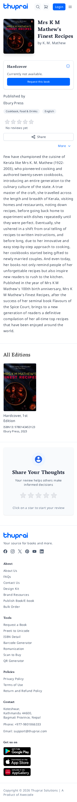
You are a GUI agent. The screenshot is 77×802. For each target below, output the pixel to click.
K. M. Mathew (54, 43)
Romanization (13, 649)
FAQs (7, 577)
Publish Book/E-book (18, 601)
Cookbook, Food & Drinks (21, 111)
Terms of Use (13, 685)
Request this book (38, 81)
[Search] (37, 6)
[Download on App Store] (38, 761)
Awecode (26, 795)
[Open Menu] (70, 6)
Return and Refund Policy (22, 691)
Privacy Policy (13, 679)
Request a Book (15, 625)
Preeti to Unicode (16, 631)
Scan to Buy (12, 655)
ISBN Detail (12, 637)
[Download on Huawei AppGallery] (38, 772)
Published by (14, 96)
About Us (10, 571)
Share (41, 137)
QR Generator (13, 661)
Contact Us (11, 583)
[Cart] (46, 6)
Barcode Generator (17, 643)
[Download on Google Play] (38, 751)
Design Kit (11, 589)
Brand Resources (16, 595)
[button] (65, 145)
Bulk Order (11, 607)
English (49, 111)
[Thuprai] (15, 6)
